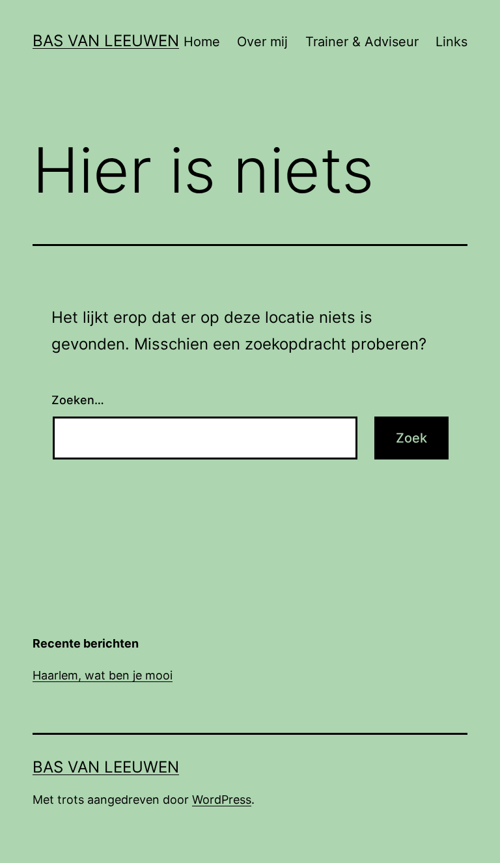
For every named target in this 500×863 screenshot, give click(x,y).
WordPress (221, 799)
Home (202, 41)
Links (451, 41)
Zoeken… (77, 400)
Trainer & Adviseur (362, 41)
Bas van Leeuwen (106, 40)
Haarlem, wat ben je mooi (103, 675)
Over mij (262, 41)
